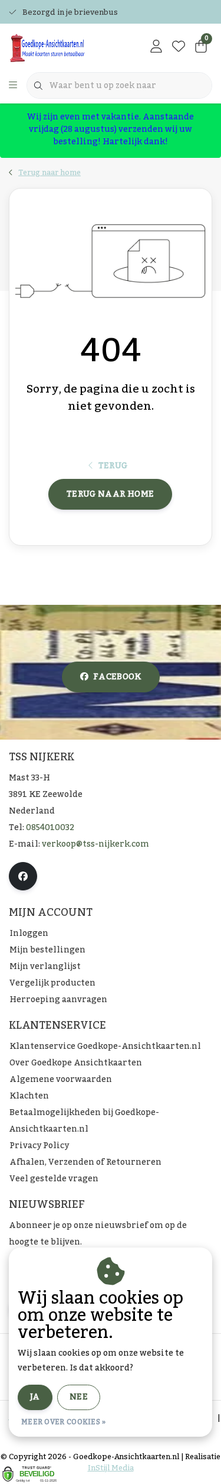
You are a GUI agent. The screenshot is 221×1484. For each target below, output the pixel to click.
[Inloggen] (156, 47)
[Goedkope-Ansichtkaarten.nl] (64, 47)
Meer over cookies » (63, 1422)
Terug (113, 466)
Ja (35, 1397)
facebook (117, 677)
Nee (79, 1397)
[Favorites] (178, 47)
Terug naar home (110, 494)
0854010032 (50, 827)
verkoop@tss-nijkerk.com (95, 844)
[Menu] (13, 86)
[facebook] (23, 876)
